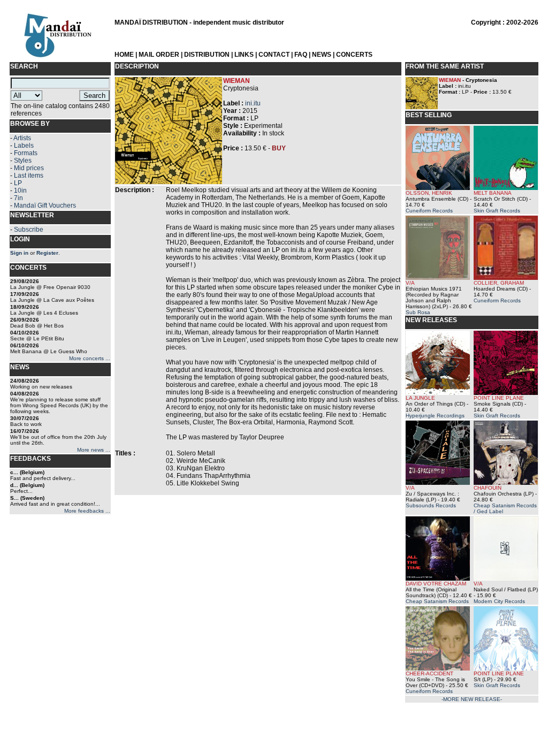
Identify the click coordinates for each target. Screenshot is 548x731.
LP (18, 183)
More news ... (93, 450)
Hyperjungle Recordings (435, 415)
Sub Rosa (418, 312)
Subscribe (28, 229)
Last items (28, 175)
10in (20, 190)
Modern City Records (499, 601)
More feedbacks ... (87, 511)
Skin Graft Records (497, 211)
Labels (24, 145)
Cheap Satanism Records (437, 601)
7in (18, 198)
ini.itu (253, 103)
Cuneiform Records (429, 211)
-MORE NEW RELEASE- (472, 699)
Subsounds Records (431, 505)
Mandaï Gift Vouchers (45, 205)
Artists (22, 138)
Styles (23, 160)
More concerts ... (89, 358)
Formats (25, 153)
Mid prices (29, 168)
